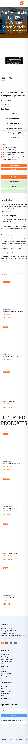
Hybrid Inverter (4, 696)
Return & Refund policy (6, 659)
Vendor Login (4, 676)
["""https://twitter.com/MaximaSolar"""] (6, 643)
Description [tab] (14, 177)
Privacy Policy (4, 657)
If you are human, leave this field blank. (11, 720)
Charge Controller (5, 691)
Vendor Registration (6, 673)
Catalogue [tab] (14, 186)
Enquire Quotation (14, 165)
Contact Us (3, 671)
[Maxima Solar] (6, 3)
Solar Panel (4, 686)
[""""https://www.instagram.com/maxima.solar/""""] (10, 643)
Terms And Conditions (6, 661)
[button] (23, 51)
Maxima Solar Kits (5, 693)
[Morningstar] (5, 89)
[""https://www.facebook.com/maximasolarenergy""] (2, 643)
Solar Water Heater (5, 698)
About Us (3, 669)
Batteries (3, 689)
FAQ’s (2, 664)
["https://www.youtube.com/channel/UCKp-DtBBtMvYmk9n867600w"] (15, 643)
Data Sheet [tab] (14, 191)
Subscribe (14, 715)
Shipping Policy (5, 654)
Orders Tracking (5, 666)
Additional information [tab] (14, 181)
